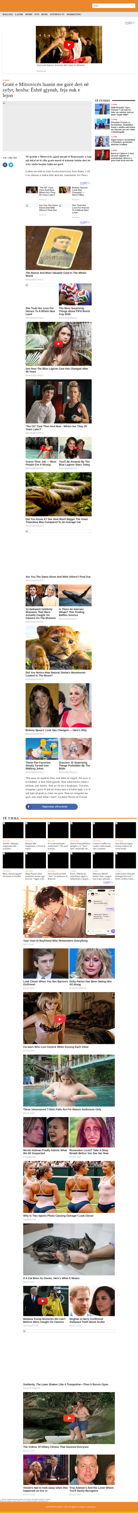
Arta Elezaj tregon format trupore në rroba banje (124, 846)
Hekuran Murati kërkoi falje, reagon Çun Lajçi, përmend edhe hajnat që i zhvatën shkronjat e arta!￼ (102, 880)
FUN (37, 14)
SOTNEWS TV (57, 14)
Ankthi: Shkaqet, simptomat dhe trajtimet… (11, 846)
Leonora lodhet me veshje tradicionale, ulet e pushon (102, 846)
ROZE (44, 14)
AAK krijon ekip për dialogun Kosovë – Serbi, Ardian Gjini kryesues (125, 877)
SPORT (28, 14)
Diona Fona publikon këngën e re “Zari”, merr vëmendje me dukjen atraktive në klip (80, 848)
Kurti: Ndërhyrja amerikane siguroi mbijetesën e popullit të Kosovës (80, 877)
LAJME (19, 14)
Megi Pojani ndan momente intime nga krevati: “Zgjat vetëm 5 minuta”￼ (35, 877)
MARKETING (74, 14)
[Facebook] (5, 164)
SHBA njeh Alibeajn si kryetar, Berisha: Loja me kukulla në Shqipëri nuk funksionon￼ (25, 1501)
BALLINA (8, 14)
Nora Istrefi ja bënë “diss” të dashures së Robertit (58, 876)
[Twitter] (10, 164)
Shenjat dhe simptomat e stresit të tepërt (35, 846)
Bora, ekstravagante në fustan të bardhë (12, 875)
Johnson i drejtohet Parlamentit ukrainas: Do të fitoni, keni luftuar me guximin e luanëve (25, 1499)
